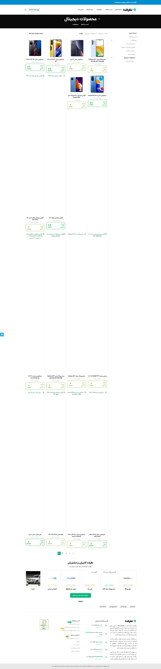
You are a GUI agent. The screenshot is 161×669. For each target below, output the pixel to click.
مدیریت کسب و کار (74, 624)
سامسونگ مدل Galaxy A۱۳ (76, 376)
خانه (106, 33)
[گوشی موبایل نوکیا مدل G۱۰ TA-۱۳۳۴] (35, 145)
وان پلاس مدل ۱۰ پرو (35, 534)
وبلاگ (78, 641)
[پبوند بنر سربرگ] (80, 2)
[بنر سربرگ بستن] (2, 2)
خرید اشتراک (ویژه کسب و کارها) (70, 630)
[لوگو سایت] (130, 9)
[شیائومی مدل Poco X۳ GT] (35, 48)
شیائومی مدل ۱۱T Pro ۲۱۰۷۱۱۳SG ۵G (35, 377)
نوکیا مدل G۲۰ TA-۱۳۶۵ (55, 534)
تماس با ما (77, 644)
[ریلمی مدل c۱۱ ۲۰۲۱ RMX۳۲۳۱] (97, 303)
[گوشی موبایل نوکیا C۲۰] (55, 145)
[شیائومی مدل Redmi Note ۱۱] (97, 84)
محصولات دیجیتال (129, 57)
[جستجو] (25, 10)
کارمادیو (132, 606)
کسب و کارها (133, 36)
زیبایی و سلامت (130, 50)
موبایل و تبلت (130, 61)
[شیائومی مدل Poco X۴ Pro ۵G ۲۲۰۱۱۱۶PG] (76, 462)
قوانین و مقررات (75, 648)
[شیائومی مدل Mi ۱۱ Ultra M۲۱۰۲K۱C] (97, 462)
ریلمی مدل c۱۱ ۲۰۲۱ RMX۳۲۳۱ (97, 376)
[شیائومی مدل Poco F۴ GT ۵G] (55, 48)
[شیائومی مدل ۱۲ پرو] (76, 48)
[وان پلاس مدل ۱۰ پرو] (35, 462)
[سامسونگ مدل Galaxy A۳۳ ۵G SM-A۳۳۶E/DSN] (97, 48)
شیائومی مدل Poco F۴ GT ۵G (55, 60)
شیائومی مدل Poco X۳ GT (35, 59)
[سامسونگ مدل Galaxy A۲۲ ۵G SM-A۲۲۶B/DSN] (55, 303)
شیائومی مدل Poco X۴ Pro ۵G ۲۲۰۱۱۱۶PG (76, 535)
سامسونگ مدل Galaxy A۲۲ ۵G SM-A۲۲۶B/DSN (55, 377)
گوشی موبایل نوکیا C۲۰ (56, 217)
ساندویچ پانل (113, 606)
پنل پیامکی (124, 606)
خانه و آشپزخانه (130, 43)
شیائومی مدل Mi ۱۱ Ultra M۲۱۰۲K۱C (97, 535)
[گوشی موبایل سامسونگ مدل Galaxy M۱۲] (76, 84)
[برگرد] (99, 19)
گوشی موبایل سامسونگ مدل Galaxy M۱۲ (76, 96)
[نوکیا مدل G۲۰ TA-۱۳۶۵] (55, 462)
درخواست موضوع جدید (73, 638)
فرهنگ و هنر (131, 54)
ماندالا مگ (103, 606)
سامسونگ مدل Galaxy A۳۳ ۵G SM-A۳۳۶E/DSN (97, 60)
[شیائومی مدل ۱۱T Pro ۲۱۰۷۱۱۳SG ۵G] (35, 303)
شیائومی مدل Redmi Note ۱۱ (97, 95)
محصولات (134, 40)
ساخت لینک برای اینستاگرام (72, 627)
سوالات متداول (75, 651)
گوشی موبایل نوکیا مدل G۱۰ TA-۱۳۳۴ (35, 218)
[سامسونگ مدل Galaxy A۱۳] (76, 303)
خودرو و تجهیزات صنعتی (128, 47)
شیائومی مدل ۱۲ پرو (76, 59)
